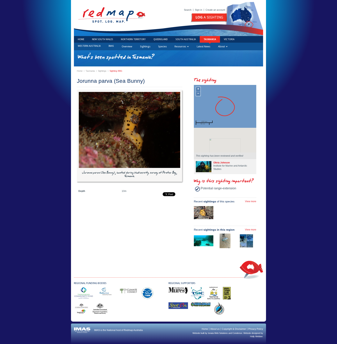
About (221, 46)
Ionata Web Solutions (218, 333)
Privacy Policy (255, 329)
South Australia (186, 39)
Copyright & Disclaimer (234, 329)
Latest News (203, 46)
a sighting (209, 17)
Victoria (229, 39)
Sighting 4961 (116, 71)
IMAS (111, 46)
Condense (237, 333)
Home (81, 39)
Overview (127, 46)
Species (162, 46)
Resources (180, 46)
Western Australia (89, 46)
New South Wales (102, 39)
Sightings (145, 46)
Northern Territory (133, 39)
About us (215, 329)
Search (188, 10)
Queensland (160, 39)
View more (250, 201)
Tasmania (210, 39)
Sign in (198, 10)
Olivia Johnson (221, 162)
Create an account (215, 10)
